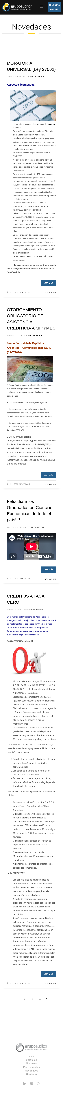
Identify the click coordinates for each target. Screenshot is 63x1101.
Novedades (25, 292)
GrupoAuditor (39, 77)
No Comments (50, 293)
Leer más (48, 283)
